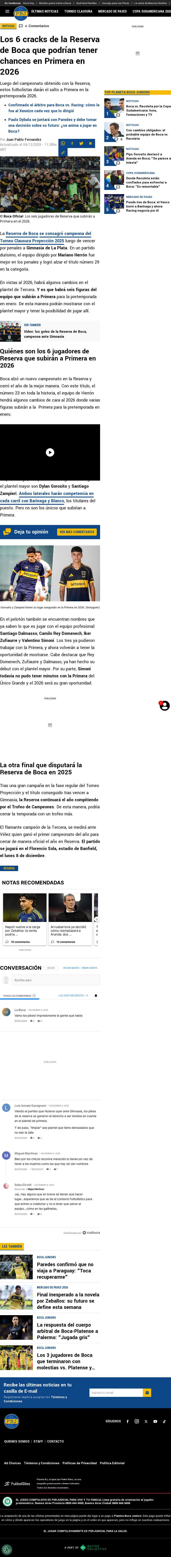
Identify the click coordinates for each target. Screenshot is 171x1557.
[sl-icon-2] (136, 1421)
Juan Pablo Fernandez (23, 139)
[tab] (19, 995)
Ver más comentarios (77, 532)
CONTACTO (55, 1441)
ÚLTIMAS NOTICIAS (44, 11)
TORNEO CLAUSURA (78, 11)
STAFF (38, 1441)
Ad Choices (12, 1463)
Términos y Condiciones (41, 1463)
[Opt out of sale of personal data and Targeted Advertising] (7, 1549)
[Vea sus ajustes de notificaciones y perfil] (96, 995)
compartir (74, 1021)
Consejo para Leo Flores (115, 3)
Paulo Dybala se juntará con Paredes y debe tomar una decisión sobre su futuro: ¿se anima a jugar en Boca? (52, 125)
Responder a (29, 1189)
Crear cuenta (89, 968)
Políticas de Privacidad (80, 1463)
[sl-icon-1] (127, 1421)
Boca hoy (28, 3)
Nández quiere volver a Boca (55, 3)
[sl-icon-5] (164, 1421)
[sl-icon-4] (155, 1421)
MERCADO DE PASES (112, 11)
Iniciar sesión (71, 968)
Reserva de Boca (22, 234)
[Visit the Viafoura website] (91, 1232)
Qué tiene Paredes (86, 3)
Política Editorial (112, 1463)
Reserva (9, 868)
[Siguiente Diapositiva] (96, 919)
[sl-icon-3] (145, 1421)
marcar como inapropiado (90, 1024)
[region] (50, 1100)
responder (21, 1021)
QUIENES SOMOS (17, 1441)
